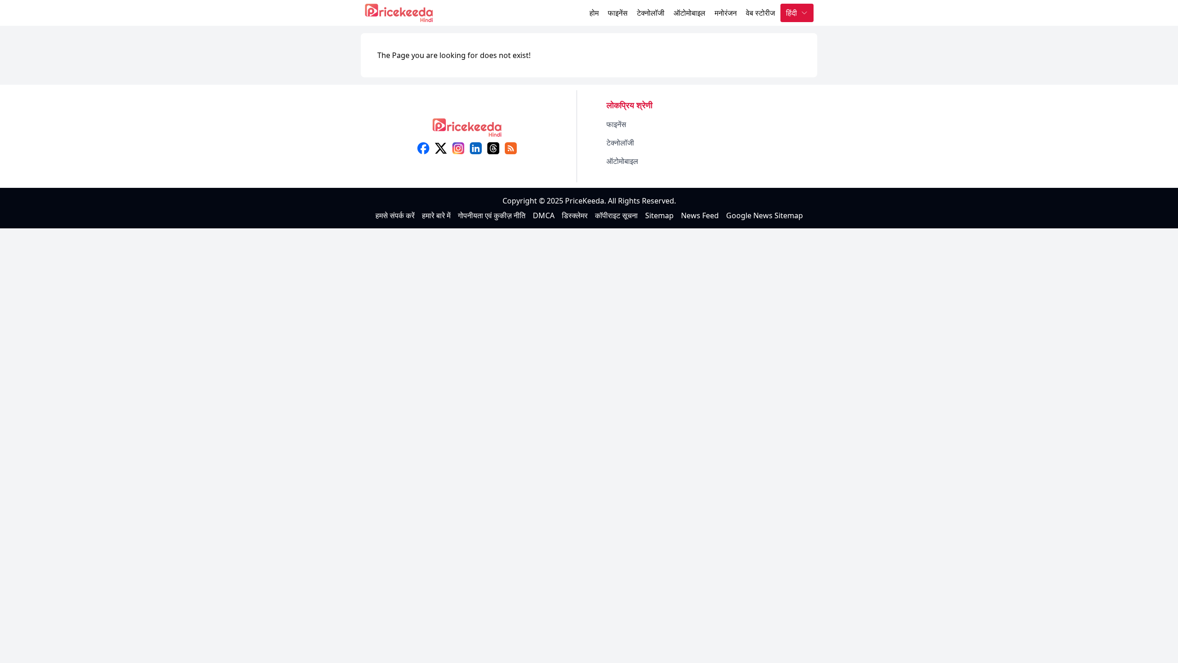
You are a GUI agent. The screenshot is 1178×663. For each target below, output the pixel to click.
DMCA (543, 215)
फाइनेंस (618, 13)
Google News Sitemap (764, 215)
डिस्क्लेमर (575, 215)
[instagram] (458, 148)
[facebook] (423, 148)
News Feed (700, 215)
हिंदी (791, 13)
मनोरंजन (726, 13)
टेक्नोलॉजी (650, 13)
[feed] (511, 148)
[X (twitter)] (441, 148)
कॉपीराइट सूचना (616, 215)
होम (594, 13)
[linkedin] (476, 148)
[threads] (493, 148)
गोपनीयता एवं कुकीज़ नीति (491, 215)
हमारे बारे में (436, 215)
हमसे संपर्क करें (395, 215)
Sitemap (659, 215)
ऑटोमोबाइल (689, 13)
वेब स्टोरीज (760, 13)
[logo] (467, 130)
